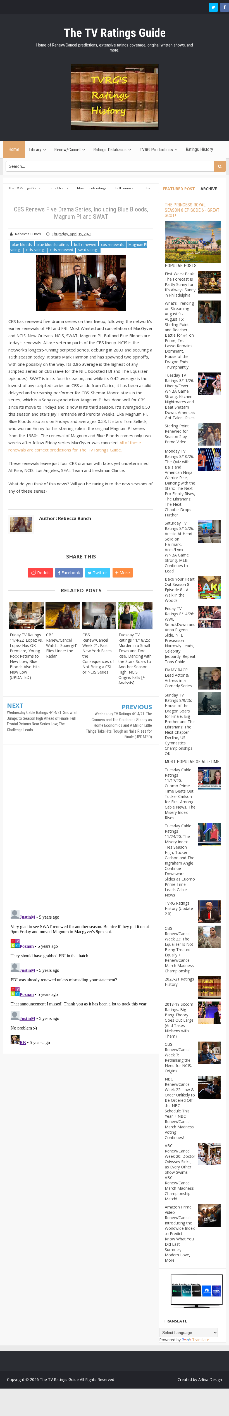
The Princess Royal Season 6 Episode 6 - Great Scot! (192, 210)
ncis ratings (36, 249)
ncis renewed (61, 249)
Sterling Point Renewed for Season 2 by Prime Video (177, 433)
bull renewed (85, 244)
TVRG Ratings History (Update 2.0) (179, 908)
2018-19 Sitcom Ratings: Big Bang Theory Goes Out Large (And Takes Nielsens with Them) (179, 1020)
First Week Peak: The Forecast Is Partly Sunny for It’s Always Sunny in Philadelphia (180, 284)
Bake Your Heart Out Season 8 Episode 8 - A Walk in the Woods (180, 589)
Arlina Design (210, 1379)
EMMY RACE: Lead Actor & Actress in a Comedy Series (178, 677)
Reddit (43, 572)
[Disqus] (80, 830)
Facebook (70, 572)
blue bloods (22, 244)
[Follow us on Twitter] (213, 7)
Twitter (99, 572)
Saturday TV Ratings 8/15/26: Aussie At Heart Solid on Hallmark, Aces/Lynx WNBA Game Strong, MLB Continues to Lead (179, 547)
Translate (200, 1339)
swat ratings (88, 249)
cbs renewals (112, 244)
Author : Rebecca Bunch (65, 518)
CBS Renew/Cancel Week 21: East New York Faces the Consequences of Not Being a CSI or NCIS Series (98, 653)
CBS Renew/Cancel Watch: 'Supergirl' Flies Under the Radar (61, 645)
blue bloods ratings (53, 244)
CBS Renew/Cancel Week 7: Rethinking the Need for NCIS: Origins (178, 1057)
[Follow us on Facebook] (224, 7)
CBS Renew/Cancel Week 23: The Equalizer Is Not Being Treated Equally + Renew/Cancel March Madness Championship (179, 950)
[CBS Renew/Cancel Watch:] (63, 616)
